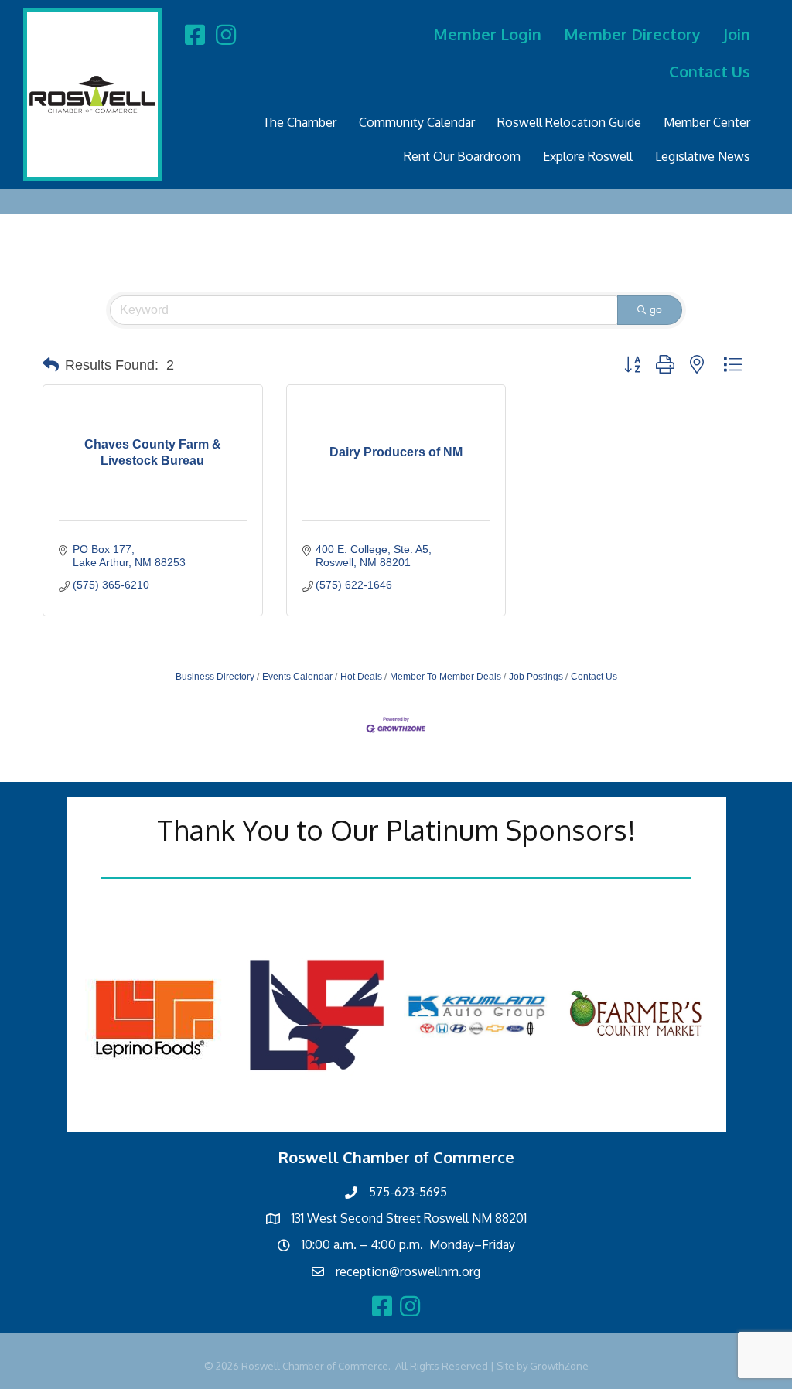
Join (736, 34)
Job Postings (536, 676)
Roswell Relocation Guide (569, 122)
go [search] (656, 309)
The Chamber (299, 122)
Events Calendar (297, 676)
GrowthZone (559, 1366)
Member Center (707, 122)
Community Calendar (417, 122)
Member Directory (632, 34)
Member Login (487, 34)
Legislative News (702, 156)
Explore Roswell (588, 156)
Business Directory (215, 676)
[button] (51, 365)
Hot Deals (361, 676)
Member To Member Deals (445, 676)
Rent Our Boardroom (462, 156)
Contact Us (709, 71)
